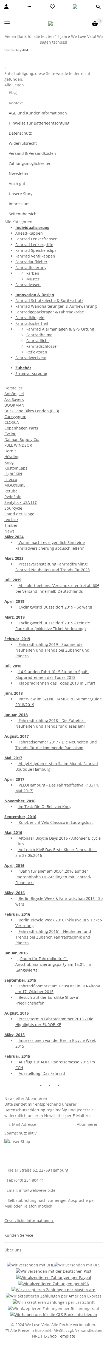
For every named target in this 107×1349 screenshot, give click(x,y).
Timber (11, 525)
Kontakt (16, 102)
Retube (11, 491)
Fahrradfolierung (31, 267)
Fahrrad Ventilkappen (35, 256)
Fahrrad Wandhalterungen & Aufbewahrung (56, 306)
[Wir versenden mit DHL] (30, 1265)
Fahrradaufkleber (31, 261)
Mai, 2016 (13, 832)
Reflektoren (36, 352)
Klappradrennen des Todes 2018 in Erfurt (56, 683)
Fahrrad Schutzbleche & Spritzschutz (49, 300)
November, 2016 (19, 800)
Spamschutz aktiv (20, 1133)
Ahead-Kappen (29, 233)
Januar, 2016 (16, 952)
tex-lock (11, 519)
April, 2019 (14, 601)
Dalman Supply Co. (21, 439)
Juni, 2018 (13, 693)
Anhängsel (14, 393)
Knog (9, 462)
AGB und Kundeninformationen (38, 113)
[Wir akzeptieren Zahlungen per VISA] (53, 1283)
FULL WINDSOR (18, 445)
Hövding (11, 456)
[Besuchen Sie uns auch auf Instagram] (66, 1086)
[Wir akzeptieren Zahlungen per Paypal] (53, 1277)
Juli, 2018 (12, 666)
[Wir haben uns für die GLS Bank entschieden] (53, 1314)
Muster (33, 279)
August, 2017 (16, 736)
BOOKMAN (14, 405)
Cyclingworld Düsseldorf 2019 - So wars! (55, 607)
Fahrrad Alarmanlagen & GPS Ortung (60, 329)
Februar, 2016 (17, 914)
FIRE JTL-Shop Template (53, 1336)
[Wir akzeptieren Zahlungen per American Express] (54, 1296)
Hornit (10, 450)
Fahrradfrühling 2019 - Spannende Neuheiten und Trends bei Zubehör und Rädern (52, 650)
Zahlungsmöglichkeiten (30, 163)
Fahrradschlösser (42, 346)
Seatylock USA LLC (20, 502)
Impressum (19, 203)
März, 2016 (14, 892)
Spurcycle (13, 508)
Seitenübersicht (23, 213)
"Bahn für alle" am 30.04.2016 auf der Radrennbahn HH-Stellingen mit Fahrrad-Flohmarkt (53, 877)
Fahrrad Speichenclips (36, 250)
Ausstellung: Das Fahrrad (41, 1073)
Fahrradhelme (39, 334)
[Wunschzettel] (52, 6)
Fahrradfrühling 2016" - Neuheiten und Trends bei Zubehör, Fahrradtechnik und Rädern (53, 937)
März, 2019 (14, 617)
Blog (13, 92)
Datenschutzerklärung (24, 1109)
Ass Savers (14, 399)
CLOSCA (11, 422)
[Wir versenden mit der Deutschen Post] (53, 1271)
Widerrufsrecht (23, 143)
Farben (32, 273)
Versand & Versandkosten (32, 153)
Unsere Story (20, 193)
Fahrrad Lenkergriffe (34, 244)
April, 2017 (14, 779)
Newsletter (19, 173)
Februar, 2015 (17, 1056)
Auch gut (17, 183)
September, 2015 (20, 980)
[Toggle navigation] (7, 23)
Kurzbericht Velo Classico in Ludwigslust (55, 822)
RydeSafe (12, 496)
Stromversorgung (31, 373)
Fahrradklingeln (29, 317)
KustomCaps (15, 468)
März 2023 (14, 558)
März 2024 (14, 536)
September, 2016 (20, 816)
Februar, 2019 (17, 638)
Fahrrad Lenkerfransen (36, 238)
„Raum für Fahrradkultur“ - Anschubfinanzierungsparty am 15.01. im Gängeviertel (53, 964)
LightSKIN (13, 473)
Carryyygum (15, 416)
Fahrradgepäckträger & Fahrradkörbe (49, 311)
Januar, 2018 (16, 714)
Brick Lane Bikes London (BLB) (31, 410)
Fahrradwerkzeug (31, 357)
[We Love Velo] (50, 23)
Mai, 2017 (13, 757)
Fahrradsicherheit (31, 323)
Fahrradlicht (37, 340)
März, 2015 (14, 1034)
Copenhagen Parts (21, 428)
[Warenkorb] (95, 23)
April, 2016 (14, 865)
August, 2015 (16, 1013)
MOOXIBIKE (15, 485)
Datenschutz (20, 133)
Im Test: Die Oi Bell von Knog (45, 806)
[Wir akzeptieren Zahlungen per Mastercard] (53, 1290)
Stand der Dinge (19, 513)
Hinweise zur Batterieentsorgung (39, 123)
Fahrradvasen (28, 284)
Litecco (10, 479)
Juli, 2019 (12, 579)
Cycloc (10, 433)
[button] (29, 6)
